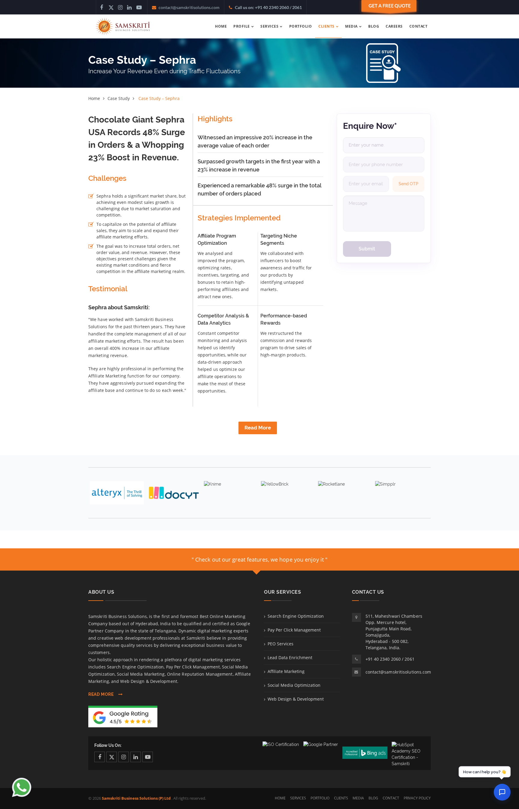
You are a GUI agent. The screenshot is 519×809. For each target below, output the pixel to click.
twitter (111, 757)
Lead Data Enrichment (290, 657)
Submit (367, 249)
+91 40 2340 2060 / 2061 (390, 659)
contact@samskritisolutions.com (398, 672)
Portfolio (320, 798)
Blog (373, 798)
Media (358, 798)
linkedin (135, 757)
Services (298, 798)
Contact (391, 798)
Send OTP (408, 183)
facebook (99, 757)
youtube (147, 757)
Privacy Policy (417, 798)
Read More (257, 428)
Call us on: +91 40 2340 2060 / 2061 (268, 7)
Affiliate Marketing (286, 671)
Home (94, 98)
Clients (341, 798)
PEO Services (280, 644)
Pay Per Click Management (294, 630)
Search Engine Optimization (296, 616)
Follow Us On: (107, 745)
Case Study (119, 98)
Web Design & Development (296, 699)
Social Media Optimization (294, 685)
